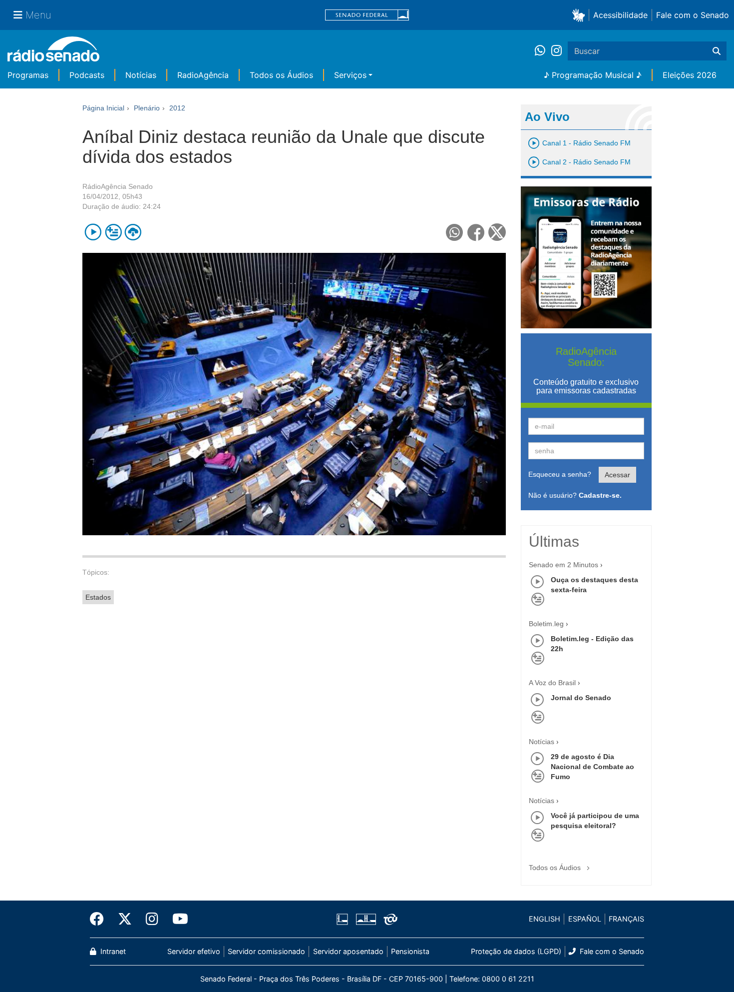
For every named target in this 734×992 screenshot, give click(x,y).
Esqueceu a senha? (559, 474)
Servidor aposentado (348, 951)
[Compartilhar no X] (497, 232)
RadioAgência (203, 75)
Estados (98, 597)
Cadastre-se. (600, 495)
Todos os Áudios (281, 75)
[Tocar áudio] (93, 232)
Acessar (617, 475)
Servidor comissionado (266, 951)
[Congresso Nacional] (365, 919)
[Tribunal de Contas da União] (388, 919)
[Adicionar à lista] (113, 232)
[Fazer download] (133, 232)
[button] (580, 14)
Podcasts (86, 75)
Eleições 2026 (690, 75)
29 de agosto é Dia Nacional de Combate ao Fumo (592, 767)
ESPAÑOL (584, 919)
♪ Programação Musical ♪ (593, 75)
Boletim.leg (546, 624)
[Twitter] (125, 919)
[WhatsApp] (543, 51)
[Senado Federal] (367, 15)
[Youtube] (176, 919)
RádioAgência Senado (117, 186)
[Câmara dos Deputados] (344, 919)
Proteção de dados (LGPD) (516, 951)
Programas (27, 75)
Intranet (112, 951)
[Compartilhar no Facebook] (476, 232)
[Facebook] (100, 919)
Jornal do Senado (581, 698)
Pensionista (410, 951)
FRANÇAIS (626, 919)
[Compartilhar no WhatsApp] (454, 232)
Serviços (350, 75)
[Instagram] (556, 51)
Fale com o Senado (692, 15)
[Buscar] (717, 51)
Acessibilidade (620, 15)
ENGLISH (544, 919)
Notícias (140, 75)
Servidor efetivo (193, 951)
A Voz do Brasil (552, 683)
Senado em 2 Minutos (563, 565)
